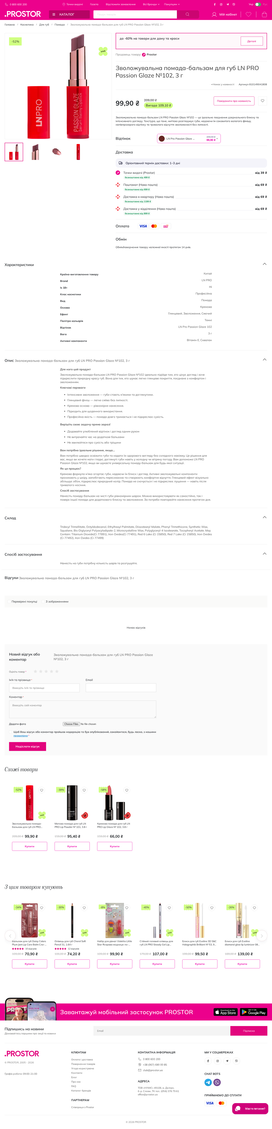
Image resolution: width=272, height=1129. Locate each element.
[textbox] (189, 138)
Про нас (76, 1081)
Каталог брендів (81, 1090)
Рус (265, 4)
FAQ (73, 1086)
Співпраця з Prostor (82, 1107)
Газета (94, 4)
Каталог (66, 14)
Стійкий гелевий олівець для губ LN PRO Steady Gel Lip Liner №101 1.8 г (156, 943)
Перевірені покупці (24, 601)
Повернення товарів (83, 1063)
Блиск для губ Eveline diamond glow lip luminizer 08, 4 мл (241, 943)
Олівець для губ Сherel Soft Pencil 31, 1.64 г (70, 943)
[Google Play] (253, 1012)
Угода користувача (82, 1068)
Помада (60, 24)
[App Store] (225, 1012)
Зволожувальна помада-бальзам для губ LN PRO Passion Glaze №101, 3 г (27, 825)
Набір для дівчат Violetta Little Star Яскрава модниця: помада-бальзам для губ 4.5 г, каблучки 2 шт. (114, 943)
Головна (10, 24)
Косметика (27, 24)
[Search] (188, 14)
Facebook (215, 4)
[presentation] (10, 935)
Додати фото (17, 724)
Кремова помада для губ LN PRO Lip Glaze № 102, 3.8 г (113, 825)
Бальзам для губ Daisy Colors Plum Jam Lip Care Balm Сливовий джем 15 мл (29, 943)
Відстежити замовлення (121, 4)
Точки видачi (74, 4)
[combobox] (189, 138)
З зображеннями (57, 601)
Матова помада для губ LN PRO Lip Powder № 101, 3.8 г (71, 825)
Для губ (44, 24)
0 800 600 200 (18, 4)
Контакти (77, 1072)
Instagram (221, 4)
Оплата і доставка (82, 1059)
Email (89, 680)
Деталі (251, 41)
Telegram (227, 4)
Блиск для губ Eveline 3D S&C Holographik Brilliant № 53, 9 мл (199, 943)
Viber (234, 4)
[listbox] (179, 138)
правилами (21, 735)
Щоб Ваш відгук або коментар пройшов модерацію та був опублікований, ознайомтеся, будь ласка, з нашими (85, 733)
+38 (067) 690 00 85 (155, 1064)
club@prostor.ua (153, 1070)
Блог (74, 1077)
